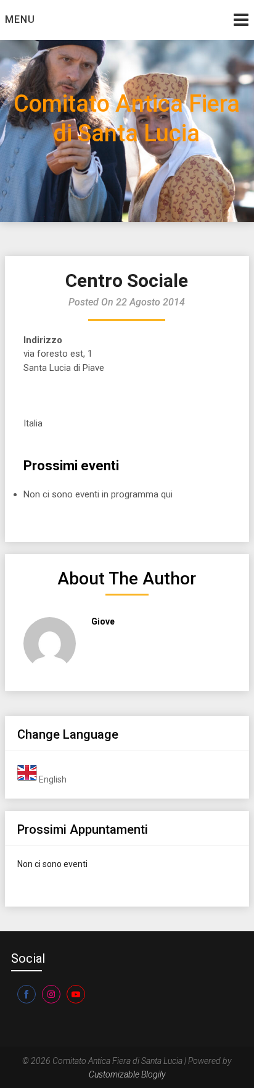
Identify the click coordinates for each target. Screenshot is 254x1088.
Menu (20, 19)
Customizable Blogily (127, 1074)
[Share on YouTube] (76, 994)
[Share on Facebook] (26, 994)
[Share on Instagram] (51, 994)
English (52, 779)
